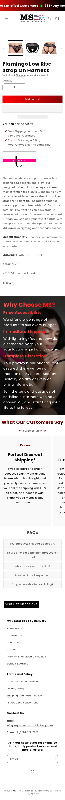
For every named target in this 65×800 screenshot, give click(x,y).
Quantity (7, 80)
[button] (32, 108)
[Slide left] (3, 49)
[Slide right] (61, 49)
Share (10, 283)
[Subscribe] (54, 759)
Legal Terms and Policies (23, 681)
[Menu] (6, 18)
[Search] (49, 18)
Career (11, 649)
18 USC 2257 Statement (22, 702)
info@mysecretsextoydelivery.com (30, 725)
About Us (13, 642)
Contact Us (14, 635)
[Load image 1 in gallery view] (15, 48)
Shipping (20, 75)
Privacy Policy (15, 688)
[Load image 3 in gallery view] (49, 48)
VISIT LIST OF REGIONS (22, 604)
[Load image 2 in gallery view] (32, 48)
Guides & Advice (17, 663)
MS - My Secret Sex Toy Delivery (29, 790)
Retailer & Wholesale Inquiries (26, 656)
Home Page (14, 628)
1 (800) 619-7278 (28, 732)
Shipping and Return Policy (24, 695)
